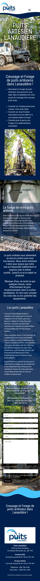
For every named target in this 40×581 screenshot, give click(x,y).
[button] (29, 9)
